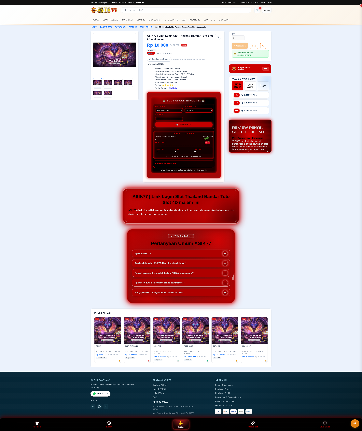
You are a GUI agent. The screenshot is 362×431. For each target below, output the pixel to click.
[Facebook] (92, 406)
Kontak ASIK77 (159, 389)
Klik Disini (173, 88)
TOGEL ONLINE (146, 27)
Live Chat (325, 427)
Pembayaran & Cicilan (225, 401)
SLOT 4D (255, 3)
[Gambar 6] (107, 93)
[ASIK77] (104, 10)
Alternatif (253, 427)
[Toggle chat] (355, 423)
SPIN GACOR (183, 125)
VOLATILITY (190, 106)
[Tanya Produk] (263, 46)
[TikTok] (106, 406)
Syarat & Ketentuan (224, 385)
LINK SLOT (224, 20)
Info (265, 69)
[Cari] (124, 10)
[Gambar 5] (97, 93)
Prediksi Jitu (263, 85)
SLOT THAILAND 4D (191, 20)
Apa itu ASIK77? (143, 253)
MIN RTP (159, 115)
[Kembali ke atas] (356, 416)
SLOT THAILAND (229, 3)
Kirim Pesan (102, 394)
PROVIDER (160, 106)
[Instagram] (99, 406)
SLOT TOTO (209, 20)
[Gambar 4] (128, 82)
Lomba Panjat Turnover (250, 86)
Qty (233, 34)
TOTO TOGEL (120, 27)
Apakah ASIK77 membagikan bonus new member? (160, 282)
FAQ (155, 397)
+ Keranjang (240, 46)
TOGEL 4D (133, 27)
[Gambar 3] (118, 82)
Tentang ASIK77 (160, 385)
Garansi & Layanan (223, 405)
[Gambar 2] (107, 82)
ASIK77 (96, 20)
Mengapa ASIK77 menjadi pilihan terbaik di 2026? (159, 292)
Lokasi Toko (158, 393)
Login (109, 427)
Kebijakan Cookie (223, 393)
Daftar (181, 427)
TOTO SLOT (244, 3)
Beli (254, 46)
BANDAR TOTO (106, 27)
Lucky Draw (237, 85)
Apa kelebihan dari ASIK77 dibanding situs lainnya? (160, 263)
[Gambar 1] (97, 82)
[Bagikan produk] (218, 37)
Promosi (37, 427)
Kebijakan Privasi (222, 389)
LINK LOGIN (266, 3)
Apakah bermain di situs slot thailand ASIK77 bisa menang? (164, 273)
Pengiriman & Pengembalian (228, 397)
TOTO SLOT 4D (170, 20)
